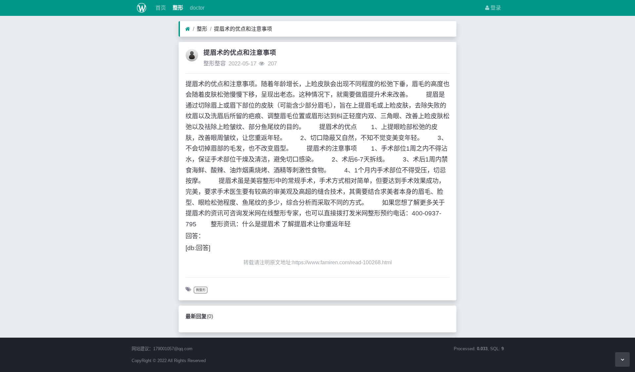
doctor (196, 8)
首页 (160, 8)
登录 (495, 8)
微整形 (201, 290)
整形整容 (214, 63)
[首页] (187, 29)
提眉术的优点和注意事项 (243, 29)
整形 (177, 8)
